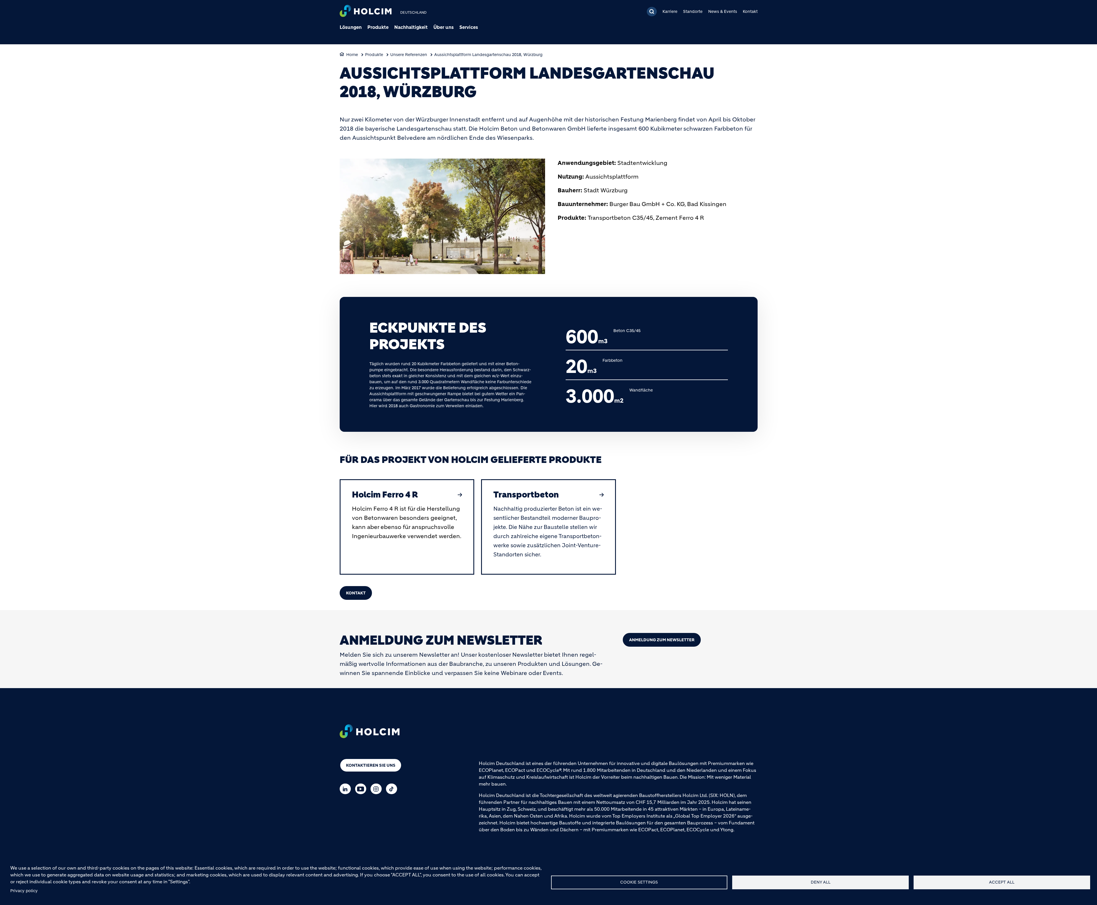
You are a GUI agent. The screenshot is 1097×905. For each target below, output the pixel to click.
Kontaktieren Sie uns (370, 765)
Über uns (443, 27)
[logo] (366, 11)
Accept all (1001, 882)
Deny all (820, 882)
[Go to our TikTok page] (393, 789)
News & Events (722, 11)
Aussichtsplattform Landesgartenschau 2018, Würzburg (488, 54)
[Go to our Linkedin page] (347, 789)
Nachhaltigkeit (411, 27)
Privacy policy (24, 890)
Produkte (378, 27)
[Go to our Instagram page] (378, 789)
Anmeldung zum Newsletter (661, 639)
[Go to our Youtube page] (362, 789)
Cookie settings (639, 882)
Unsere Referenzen (408, 54)
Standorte (692, 11)
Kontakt (750, 11)
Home (352, 54)
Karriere (669, 11)
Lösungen (351, 27)
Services (468, 27)
